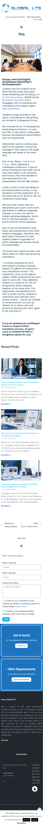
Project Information (10, 583)
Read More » (6, 404)
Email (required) (8, 573)
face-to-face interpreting (21, 96)
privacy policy (21, 606)
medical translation (15, 100)
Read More (21, 823)
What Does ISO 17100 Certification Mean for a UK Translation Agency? (20, 434)
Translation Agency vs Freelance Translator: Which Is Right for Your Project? (19, 485)
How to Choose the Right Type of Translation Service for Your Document (20, 383)
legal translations (11, 108)
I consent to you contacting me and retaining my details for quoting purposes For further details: (21, 603)
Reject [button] (35, 820)
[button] (21, 27)
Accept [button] (26, 820)
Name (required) (9, 563)
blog (29, 129)
